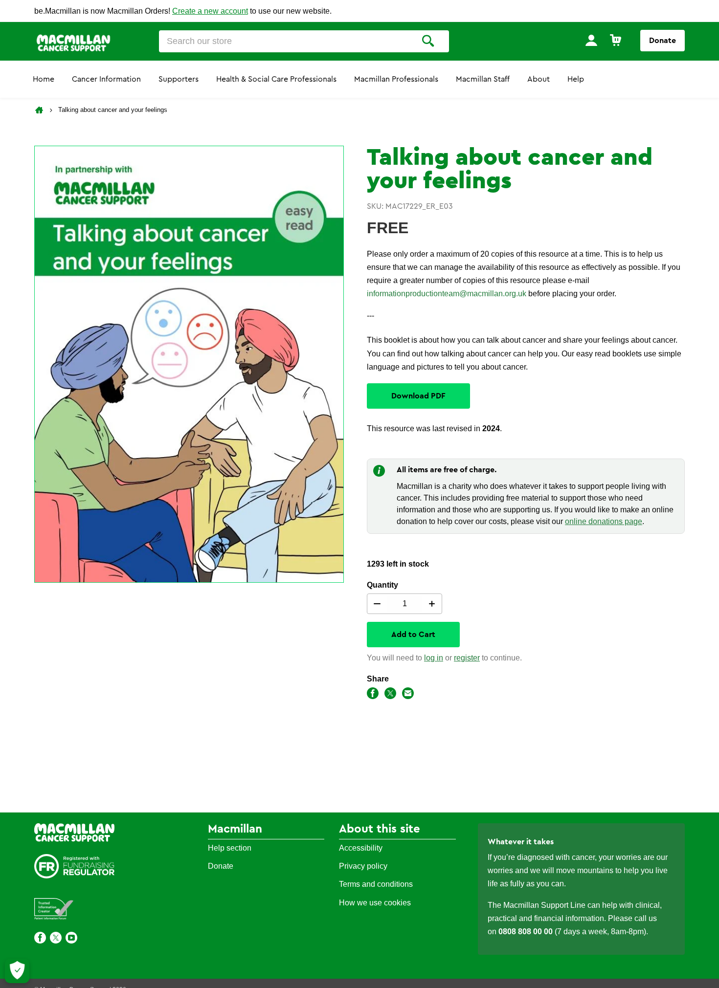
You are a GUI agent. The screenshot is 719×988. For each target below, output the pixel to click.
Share (378, 679)
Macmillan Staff (483, 79)
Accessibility (360, 848)
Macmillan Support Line (544, 905)
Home (43, 79)
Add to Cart (413, 634)
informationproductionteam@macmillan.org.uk (446, 293)
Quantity (382, 585)
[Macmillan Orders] (73, 42)
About (538, 79)
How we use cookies (375, 903)
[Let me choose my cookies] (17, 971)
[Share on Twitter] (390, 695)
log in (433, 658)
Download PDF (418, 396)
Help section (229, 848)
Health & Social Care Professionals (276, 79)
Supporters (178, 79)
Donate (662, 40)
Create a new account (210, 11)
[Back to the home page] (40, 110)
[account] (591, 40)
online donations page (603, 521)
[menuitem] (591, 40)
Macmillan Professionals (396, 79)
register (467, 658)
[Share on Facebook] (373, 695)
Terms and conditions (376, 884)
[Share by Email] (408, 695)
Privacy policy (363, 866)
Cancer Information (106, 79)
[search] (428, 41)
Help (575, 79)
